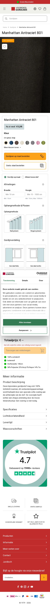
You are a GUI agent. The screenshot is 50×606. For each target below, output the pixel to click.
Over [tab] (41, 280)
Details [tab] (25, 280)
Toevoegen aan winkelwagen (18, 350)
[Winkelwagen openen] (44, 8)
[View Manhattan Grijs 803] (27, 143)
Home (5, 27)
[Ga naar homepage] (19, 9)
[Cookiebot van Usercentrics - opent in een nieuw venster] (36, 273)
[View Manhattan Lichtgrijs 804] (33, 143)
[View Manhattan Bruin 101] (17, 143)
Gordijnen (13, 27)
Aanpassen (23, 330)
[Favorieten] (39, 8)
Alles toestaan (25, 322)
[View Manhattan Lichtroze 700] (38, 143)
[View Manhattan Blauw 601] (11, 143)
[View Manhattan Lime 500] (43, 143)
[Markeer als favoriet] (4, 46)
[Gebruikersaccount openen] (34, 8)
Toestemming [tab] (9, 280)
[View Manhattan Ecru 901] (22, 143)
